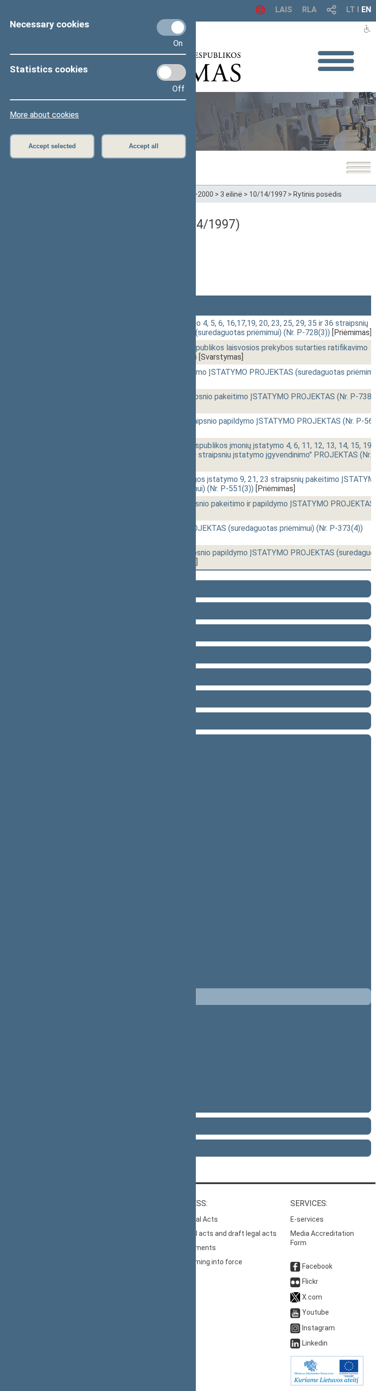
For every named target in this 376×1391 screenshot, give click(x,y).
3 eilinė (231, 194)
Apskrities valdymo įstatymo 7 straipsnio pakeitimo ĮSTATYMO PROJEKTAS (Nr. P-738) (223, 396)
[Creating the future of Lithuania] (327, 1383)
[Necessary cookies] (171, 27)
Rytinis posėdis (317, 194)
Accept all (144, 146)
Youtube (315, 1312)
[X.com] (295, 1297)
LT (350, 9)
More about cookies (44, 114)
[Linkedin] (295, 1343)
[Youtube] (295, 1312)
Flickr (310, 1281)
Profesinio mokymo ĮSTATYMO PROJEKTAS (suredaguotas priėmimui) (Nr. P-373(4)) (218, 528)
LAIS (283, 9)
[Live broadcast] (260, 12)
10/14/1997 (267, 194)
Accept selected (52, 146)
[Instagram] (295, 1328)
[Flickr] (295, 1281)
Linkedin (315, 1343)
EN (366, 9)
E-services (307, 1219)
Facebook (317, 1266)
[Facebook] (295, 1266)
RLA (309, 9)
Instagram (318, 1328)
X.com (312, 1297)
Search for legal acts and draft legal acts (212, 1233)
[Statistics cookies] (171, 72)
